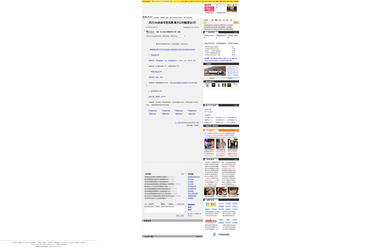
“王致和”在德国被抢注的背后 (212, 53)
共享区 (206, 137)
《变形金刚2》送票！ (212, 184)
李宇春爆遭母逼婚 (209, 153)
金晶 (208, 60)
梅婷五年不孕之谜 (209, 43)
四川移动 (190, 198)
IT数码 (221, 220)
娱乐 (191, 1)
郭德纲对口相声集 (213, 133)
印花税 (224, 58)
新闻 (212, 20)
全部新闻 (76, 242)
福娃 (217, 58)
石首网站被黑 (207, 27)
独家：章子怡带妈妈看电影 (229, 162)
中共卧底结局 (216, 29)
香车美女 (214, 209)
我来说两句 (187, 27)
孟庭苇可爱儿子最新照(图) (229, 178)
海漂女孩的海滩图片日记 (211, 227)
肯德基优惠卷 (192, 196)
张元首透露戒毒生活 (228, 184)
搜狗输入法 (21, 242)
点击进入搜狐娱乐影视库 (228, 180)
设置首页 (15, 242)
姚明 (230, 60)
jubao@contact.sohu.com (55, 246)
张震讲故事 (228, 133)
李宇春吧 (218, 117)
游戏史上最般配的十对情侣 (229, 182)
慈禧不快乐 (223, 29)
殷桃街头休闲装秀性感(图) (212, 166)
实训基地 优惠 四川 (194, 177)
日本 (230, 58)
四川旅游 (190, 181)
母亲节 (220, 58)
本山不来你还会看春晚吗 (229, 227)
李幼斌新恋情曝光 (232, 151)
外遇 (235, 58)
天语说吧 (184, 83)
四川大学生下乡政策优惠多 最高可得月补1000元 (159, 196)
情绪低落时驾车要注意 (229, 215)
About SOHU (64, 242)
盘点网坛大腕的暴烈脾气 (211, 174)
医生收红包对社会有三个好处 (213, 55)
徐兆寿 (233, 51)
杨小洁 (233, 53)
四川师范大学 (192, 188)
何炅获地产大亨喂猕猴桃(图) (212, 162)
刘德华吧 (218, 120)
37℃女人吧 (230, 122)
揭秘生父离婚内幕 (232, 150)
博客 (228, 1)
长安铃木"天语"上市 (232, 67)
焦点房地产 (167, 1)
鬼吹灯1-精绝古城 (212, 135)
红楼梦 (233, 133)
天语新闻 (178, 83)
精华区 (189, 207)
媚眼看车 (207, 209)
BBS (231, 1)
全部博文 (82, 242)
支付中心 (27, 242)
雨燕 (157, 77)
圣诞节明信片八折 (209, 155)
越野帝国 (228, 209)
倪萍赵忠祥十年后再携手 (228, 166)
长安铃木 (156, 71)
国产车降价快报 (188, 17)
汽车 (203, 1)
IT (200, 1)
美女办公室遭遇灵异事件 (211, 176)
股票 (206, 60)
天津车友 (235, 203)
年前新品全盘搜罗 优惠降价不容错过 (155, 177)
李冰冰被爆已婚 (221, 150)
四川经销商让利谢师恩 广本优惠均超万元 (157, 191)
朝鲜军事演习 (223, 25)
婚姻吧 (218, 122)
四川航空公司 (192, 186)
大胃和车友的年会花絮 (211, 215)
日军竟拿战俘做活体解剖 (211, 172)
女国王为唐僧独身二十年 (211, 229)
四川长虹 (190, 179)
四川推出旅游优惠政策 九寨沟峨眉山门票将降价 (159, 184)
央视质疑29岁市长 (208, 25)
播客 (221, 1)
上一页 (177, 122)
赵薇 (233, 58)
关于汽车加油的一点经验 (229, 213)
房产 (206, 1)
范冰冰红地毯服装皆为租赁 (212, 168)
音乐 (223, 20)
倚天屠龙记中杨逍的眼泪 (229, 229)
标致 (155, 55)
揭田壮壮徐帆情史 (209, 150)
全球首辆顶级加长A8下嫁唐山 (213, 211)
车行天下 (221, 203)
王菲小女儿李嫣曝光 (221, 196)
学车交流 (235, 209)
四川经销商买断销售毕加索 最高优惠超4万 (157, 188)
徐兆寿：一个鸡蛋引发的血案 (213, 51)
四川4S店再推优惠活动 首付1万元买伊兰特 (157, 193)
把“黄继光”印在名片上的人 (212, 49)
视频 (217, 1)
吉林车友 (235, 206)
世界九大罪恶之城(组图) (228, 174)
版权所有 (64, 244)
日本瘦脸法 (229, 27)
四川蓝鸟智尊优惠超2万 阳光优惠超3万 (156, 181)
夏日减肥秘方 (222, 27)
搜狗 (171, 1)
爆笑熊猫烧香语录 (221, 43)
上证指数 (207, 117)
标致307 (160, 60)
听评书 (206, 133)
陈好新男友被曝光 (232, 155)
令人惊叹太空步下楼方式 (230, 186)
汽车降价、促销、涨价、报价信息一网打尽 (171, 17)
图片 (227, 20)
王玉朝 (233, 49)
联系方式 (50, 242)
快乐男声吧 (230, 117)
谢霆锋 (215, 60)
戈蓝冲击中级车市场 (232, 73)
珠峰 (214, 58)
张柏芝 (227, 60)
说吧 (231, 20)
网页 (216, 20)
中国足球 (223, 60)
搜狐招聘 (33, 242)
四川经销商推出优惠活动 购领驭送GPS (156, 179)
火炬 (227, 58)
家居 (210, 1)
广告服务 (39, 242)
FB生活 (235, 220)
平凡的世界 (226, 135)
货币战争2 (231, 135)
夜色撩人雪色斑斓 (233, 43)
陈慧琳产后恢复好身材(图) (212, 164)
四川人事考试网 (193, 193)
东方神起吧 (230, 120)
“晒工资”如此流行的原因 (211, 47)
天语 (173, 83)
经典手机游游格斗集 (223, 137)
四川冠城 (210, 112)
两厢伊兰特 (152, 114)
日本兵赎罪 (230, 25)
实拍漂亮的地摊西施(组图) (229, 172)
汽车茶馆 (228, 203)
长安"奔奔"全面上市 (232, 71)
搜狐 (153, 1)
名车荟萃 (228, 206)
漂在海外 (228, 222)
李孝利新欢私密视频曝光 (228, 176)
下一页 (196, 122)
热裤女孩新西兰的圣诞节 (229, 225)
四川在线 (190, 184)
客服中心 (44, 242)
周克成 (233, 55)
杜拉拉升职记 (221, 133)
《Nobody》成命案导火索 (211, 178)
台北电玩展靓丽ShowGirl (211, 182)
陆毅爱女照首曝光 (232, 153)
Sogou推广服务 (148, 236)
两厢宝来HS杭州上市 (232, 69)
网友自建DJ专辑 (221, 12)
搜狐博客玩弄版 (209, 12)
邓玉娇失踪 (217, 25)
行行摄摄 (235, 222)
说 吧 (214, 105)
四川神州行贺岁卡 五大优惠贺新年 (155, 198)
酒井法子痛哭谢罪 (233, 196)
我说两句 (236, 1)
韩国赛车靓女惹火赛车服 (211, 213)
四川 (205, 112)
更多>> (183, 174)
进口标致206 (172, 60)
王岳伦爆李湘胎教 (211, 186)
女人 (214, 1)
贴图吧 (206, 122)
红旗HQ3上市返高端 (232, 75)
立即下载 (234, 12)
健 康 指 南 (147, 221)
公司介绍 (71, 242)
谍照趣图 (221, 206)
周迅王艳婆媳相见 (220, 153)
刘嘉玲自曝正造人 (220, 155)
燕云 (233, 47)
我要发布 (199, 236)
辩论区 (189, 209)
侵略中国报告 (229, 29)
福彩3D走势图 (232, 137)
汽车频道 (156, 17)
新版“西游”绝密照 (209, 196)
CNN (219, 60)
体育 (186, 1)
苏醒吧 (206, 120)
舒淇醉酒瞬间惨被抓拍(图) (229, 170)
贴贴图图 (221, 222)
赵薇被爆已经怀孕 (209, 151)
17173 (162, 1)
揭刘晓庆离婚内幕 (220, 151)
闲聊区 (228, 220)
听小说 (206, 135)
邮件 (224, 1)
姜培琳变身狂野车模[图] (229, 211)
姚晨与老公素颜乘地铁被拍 (212, 170)
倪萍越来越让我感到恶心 (211, 225)
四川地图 (190, 191)
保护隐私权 (57, 242)
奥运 (212, 58)
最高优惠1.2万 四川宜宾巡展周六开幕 (155, 186)
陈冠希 (212, 60)
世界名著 (220, 135)
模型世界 (221, 209)
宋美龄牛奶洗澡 (208, 29)
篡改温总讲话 (214, 27)
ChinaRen (157, 1)
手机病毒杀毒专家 (213, 137)
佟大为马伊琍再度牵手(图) (229, 164)
